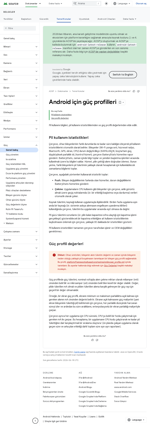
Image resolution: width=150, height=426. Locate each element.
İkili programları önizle (53, 391)
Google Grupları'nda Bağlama (92, 406)
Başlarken (26, 19)
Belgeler (9, 12)
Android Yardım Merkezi (125, 377)
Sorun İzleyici (120, 401)
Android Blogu (85, 387)
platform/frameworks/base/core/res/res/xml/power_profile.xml (96, 262)
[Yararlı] (134, 91)
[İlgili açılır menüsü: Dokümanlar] (41, 3)
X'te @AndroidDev (87, 382)
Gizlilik (101, 416)
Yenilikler (8, 19)
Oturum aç (141, 3)
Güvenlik (43, 19)
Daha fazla (54, 3)
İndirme (46, 387)
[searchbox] (20, 28)
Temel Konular (64, 19)
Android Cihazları (106, 19)
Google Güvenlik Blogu (89, 391)
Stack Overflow (121, 396)
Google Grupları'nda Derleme (92, 401)
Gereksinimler (49, 382)
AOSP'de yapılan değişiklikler (104, 51)
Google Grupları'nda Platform (92, 396)
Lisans (92, 416)
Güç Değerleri (110, 265)
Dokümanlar (31, 3)
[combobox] (86, 3)
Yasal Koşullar (80, 416)
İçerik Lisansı (79, 352)
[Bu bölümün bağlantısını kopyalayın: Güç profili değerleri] (86, 244)
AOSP (51, 91)
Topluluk (67, 416)
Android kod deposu (52, 377)
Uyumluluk (84, 19)
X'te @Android (85, 377)
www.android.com (123, 387)
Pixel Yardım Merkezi (123, 382)
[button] (17, 46)
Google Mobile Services (125, 391)
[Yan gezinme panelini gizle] (35, 421)
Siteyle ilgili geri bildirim (56, 421)
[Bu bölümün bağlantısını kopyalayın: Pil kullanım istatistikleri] (91, 138)
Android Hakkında (51, 416)
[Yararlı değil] (138, 91)
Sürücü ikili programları (53, 401)
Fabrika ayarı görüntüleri (54, 396)
